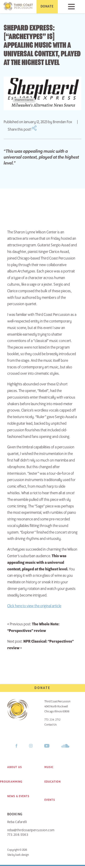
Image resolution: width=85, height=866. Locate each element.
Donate (42, 688)
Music (49, 767)
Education (52, 781)
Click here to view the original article (34, 606)
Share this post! (20, 129)
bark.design (22, 855)
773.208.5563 (17, 835)
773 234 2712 (52, 719)
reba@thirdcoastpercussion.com (31, 830)
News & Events (18, 796)
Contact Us (50, 724)
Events (49, 799)
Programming (11, 781)
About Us (14, 767)
